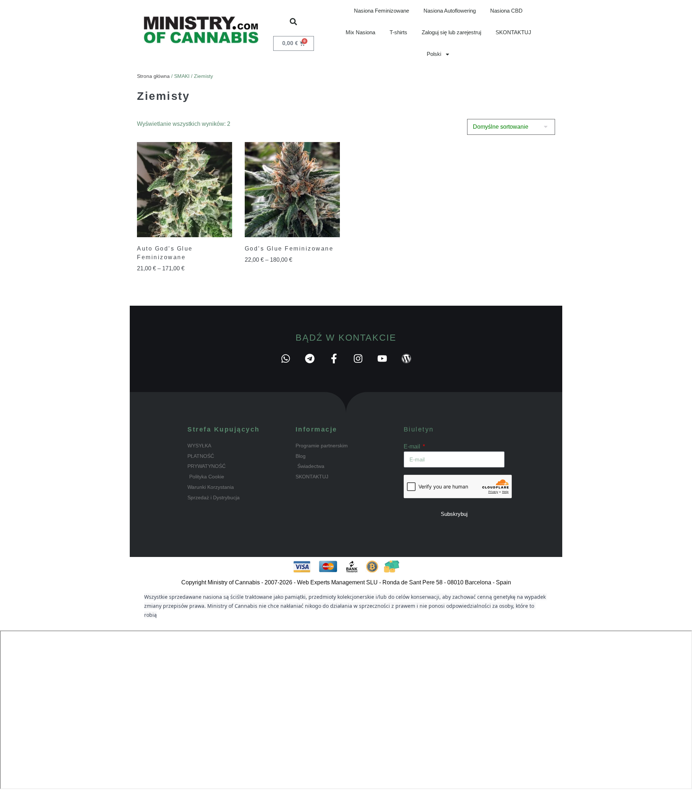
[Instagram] (358, 358)
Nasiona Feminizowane (381, 11)
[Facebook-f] (334, 358)
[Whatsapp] (285, 358)
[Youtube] (382, 358)
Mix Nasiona (360, 32)
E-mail (413, 446)
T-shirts (398, 32)
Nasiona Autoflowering (449, 11)
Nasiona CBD (506, 11)
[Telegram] (310, 358)
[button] (293, 21)
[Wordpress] (406, 358)
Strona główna (153, 76)
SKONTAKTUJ (513, 32)
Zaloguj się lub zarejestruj (451, 32)
